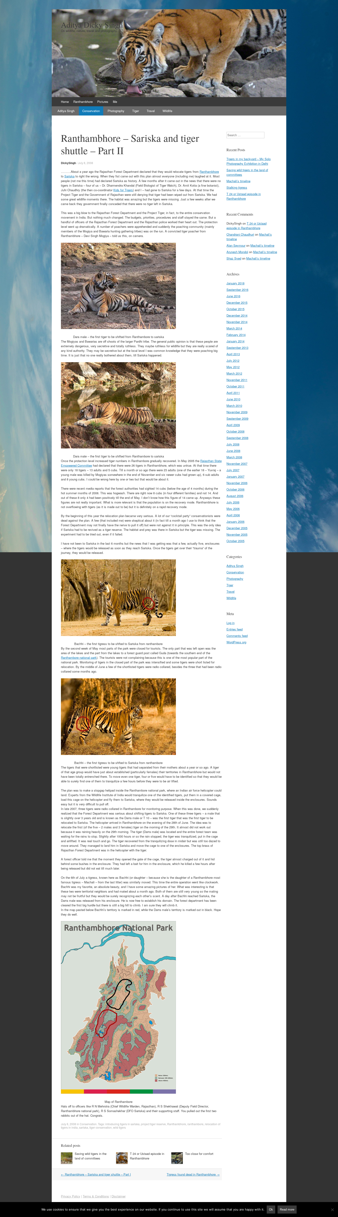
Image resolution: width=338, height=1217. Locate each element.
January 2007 (235, 476)
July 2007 (232, 470)
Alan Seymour (235, 245)
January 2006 (235, 521)
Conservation (91, 111)
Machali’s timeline (238, 181)
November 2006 (236, 483)
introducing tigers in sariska (122, 1124)
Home (65, 101)
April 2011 (233, 392)
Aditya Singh (65, 111)
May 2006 (233, 508)
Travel (151, 111)
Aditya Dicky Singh (92, 25)
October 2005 (235, 541)
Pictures (102, 101)
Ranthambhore (83, 101)
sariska (83, 1127)
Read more (287, 1209)
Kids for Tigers (123, 190)
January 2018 (235, 283)
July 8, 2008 (85, 163)
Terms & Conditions (96, 1196)
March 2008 (234, 457)
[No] (332, 1209)
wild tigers (119, 1127)
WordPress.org (236, 642)
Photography (116, 111)
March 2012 (234, 373)
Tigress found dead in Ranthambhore (193, 1174)
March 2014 (234, 328)
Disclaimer (119, 1196)
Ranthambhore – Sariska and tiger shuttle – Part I (96, 1174)
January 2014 (235, 341)
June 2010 (233, 399)
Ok (271, 1209)
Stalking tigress (236, 187)
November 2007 (236, 463)
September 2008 (237, 438)
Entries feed (234, 629)
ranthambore (195, 1124)
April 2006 (233, 515)
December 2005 (236, 528)
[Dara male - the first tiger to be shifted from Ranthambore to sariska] (118, 328)
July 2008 (232, 444)
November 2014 (236, 322)
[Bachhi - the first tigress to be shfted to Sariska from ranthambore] (118, 635)
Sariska (69, 176)
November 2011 (236, 380)
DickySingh (68, 163)
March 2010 (234, 405)
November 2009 (236, 412)
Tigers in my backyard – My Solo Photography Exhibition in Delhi (248, 161)
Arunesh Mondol (237, 252)
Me (115, 101)
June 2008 (233, 450)
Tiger (135, 111)
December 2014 (236, 315)
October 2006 (235, 489)
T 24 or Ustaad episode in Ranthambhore (147, 1155)
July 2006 (232, 502)
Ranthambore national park (79, 657)
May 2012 (233, 367)
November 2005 (236, 534)
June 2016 (233, 296)
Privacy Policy (70, 1196)
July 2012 (232, 360)
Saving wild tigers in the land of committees (90, 1155)
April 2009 (233, 425)
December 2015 (236, 302)
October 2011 (235, 386)
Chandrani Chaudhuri (240, 234)
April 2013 (233, 354)
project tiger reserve (153, 1124)
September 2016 (237, 289)
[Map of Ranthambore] (118, 1092)
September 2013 (237, 347)
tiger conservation (100, 1127)
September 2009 (237, 418)
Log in (230, 623)
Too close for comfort (199, 1153)
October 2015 (235, 309)
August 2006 (234, 496)
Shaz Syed (233, 258)
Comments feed (237, 635)
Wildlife (167, 111)
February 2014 (236, 334)
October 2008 (235, 431)
